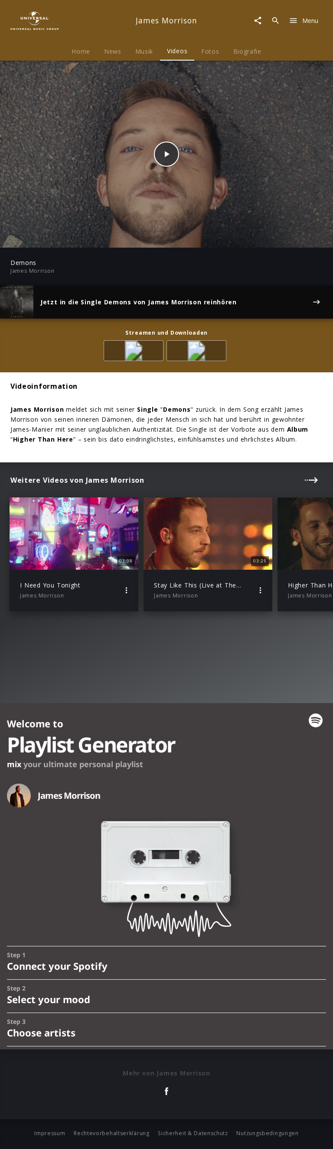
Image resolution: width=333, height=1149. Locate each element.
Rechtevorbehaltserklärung (112, 1133)
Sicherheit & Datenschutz (193, 1133)
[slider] (132, 236)
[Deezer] (197, 352)
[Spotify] (135, 352)
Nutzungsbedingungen (267, 1133)
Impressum (49, 1133)
